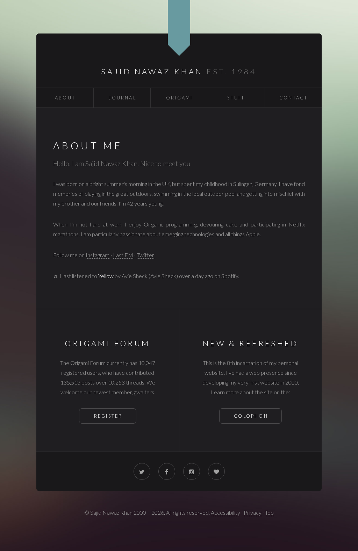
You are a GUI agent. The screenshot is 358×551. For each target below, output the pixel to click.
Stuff (236, 97)
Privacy (253, 512)
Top (269, 512)
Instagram (97, 255)
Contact (293, 97)
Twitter (145, 255)
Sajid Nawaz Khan (152, 71)
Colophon (251, 416)
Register (108, 416)
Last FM (123, 255)
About (65, 97)
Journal (122, 97)
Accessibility (225, 512)
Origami (179, 97)
